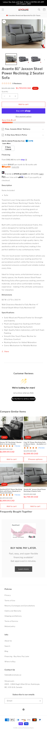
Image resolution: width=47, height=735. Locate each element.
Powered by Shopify (28, 727)
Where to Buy (10, 661)
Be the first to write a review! (23, 399)
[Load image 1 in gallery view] (11, 59)
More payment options (23, 116)
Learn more (23, 569)
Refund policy (10, 626)
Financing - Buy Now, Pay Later (17, 656)
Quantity (5, 91)
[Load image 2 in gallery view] (23, 59)
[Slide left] (2, 59)
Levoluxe (20, 727)
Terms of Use (10, 600)
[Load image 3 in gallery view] (35, 59)
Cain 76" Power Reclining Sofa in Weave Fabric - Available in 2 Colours (35, 444)
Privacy (8, 595)
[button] (2, 9)
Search (7, 646)
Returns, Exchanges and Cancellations (20, 606)
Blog (6, 651)
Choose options (35, 459)
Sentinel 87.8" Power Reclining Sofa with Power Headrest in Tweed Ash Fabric (11, 491)
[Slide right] (44, 59)
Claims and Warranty (13, 611)
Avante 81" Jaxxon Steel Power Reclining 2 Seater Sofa (35, 490)
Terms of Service (11, 621)
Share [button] (6, 351)
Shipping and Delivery (13, 616)
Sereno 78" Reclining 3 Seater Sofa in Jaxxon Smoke (11, 443)
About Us (8, 641)
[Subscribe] (39, 701)
